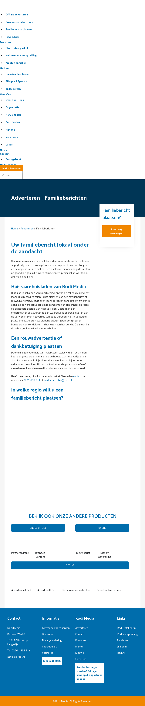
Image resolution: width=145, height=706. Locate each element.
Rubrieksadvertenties (108, 590)
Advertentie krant (21, 590)
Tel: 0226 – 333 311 (18, 650)
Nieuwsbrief (83, 553)
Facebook (122, 640)
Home (14, 228)
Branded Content (40, 555)
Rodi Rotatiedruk (126, 628)
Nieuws (4, 150)
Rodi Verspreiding (127, 634)
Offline (70, 565)
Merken (4, 69)
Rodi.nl (121, 653)
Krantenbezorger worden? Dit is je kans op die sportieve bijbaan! (89, 673)
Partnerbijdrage (19, 553)
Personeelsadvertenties (76, 590)
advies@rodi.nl (16, 657)
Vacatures (47, 653)
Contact (4, 154)
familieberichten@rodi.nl (58, 380)
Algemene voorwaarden (56, 628)
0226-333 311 (31, 380)
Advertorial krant (46, 590)
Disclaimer (48, 634)
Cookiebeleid (49, 646)
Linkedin (122, 646)
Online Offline (38, 528)
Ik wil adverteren (11, 169)
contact (77, 376)
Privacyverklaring (52, 640)
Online (102, 528)
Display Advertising (104, 555)
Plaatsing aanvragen (116, 231)
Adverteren (27, 228)
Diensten (5, 43)
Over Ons (5, 95)
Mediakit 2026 (52, 661)
